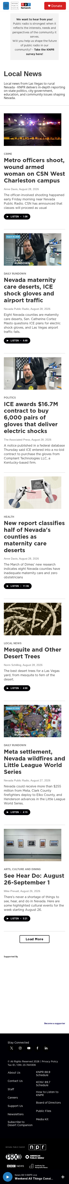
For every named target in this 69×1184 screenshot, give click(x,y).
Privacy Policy (50, 1061)
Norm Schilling (12, 664)
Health (9, 516)
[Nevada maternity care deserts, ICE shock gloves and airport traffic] (32, 249)
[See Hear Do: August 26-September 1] (32, 845)
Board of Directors (48, 1102)
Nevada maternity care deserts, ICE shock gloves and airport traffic (30, 290)
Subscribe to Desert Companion (20, 1124)
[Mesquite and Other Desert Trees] (32, 619)
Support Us (15, 1106)
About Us (14, 1072)
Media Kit (42, 1119)
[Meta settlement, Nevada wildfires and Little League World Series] (32, 721)
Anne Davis (11, 189)
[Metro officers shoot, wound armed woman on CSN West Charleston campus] (32, 129)
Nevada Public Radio (16, 308)
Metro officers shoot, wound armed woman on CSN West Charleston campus (34, 170)
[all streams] (64, 1177)
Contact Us (15, 1081)
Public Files (43, 1111)
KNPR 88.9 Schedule (43, 1074)
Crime (8, 154)
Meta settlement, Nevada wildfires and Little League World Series (34, 761)
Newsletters (16, 1114)
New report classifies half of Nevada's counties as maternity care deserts (34, 536)
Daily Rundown (15, 273)
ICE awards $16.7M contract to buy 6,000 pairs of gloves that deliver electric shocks (31, 417)
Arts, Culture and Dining (22, 869)
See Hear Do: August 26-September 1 (34, 878)
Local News (12, 643)
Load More (35, 939)
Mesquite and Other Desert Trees (32, 652)
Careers (13, 1097)
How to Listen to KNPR (47, 1094)
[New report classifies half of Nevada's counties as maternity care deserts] (32, 492)
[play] (8, 1177)
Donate (56, 6)
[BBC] (15, 1166)
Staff (11, 1089)
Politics (10, 397)
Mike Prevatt (11, 891)
